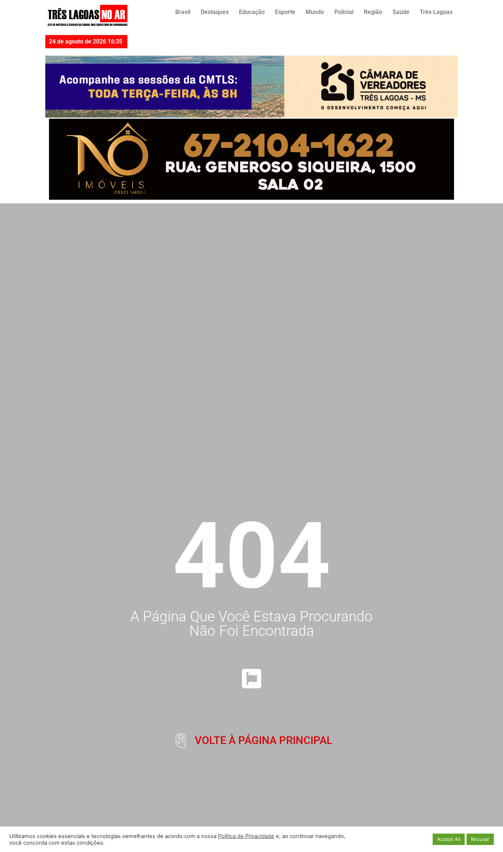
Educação (252, 11)
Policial (343, 11)
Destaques (215, 11)
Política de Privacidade (246, 836)
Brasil (182, 11)
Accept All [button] (448, 839)
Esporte (285, 11)
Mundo (315, 11)
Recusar (480, 839)
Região (373, 11)
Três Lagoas (436, 11)
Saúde (401, 11)
